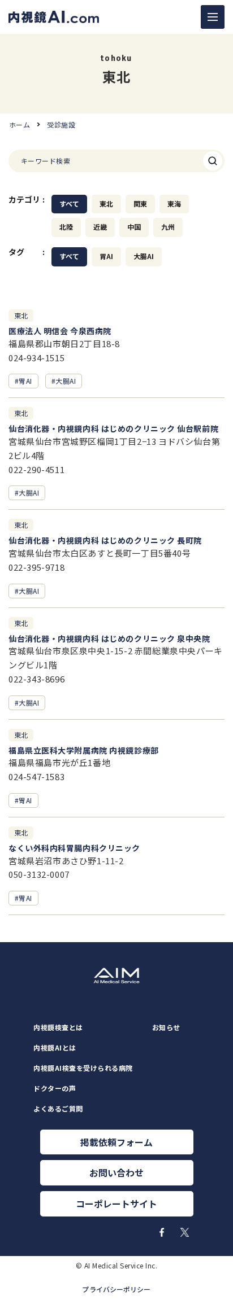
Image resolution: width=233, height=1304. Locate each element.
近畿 (100, 227)
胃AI (106, 256)
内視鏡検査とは (58, 1027)
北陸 (66, 227)
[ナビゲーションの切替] (213, 17)
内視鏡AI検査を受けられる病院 (82, 1068)
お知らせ (166, 1027)
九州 (168, 227)
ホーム (19, 124)
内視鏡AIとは (54, 1048)
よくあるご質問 (58, 1109)
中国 (134, 227)
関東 (140, 204)
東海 (174, 204)
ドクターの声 (54, 1088)
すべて (69, 204)
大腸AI (143, 256)
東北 (106, 204)
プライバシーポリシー (116, 1289)
